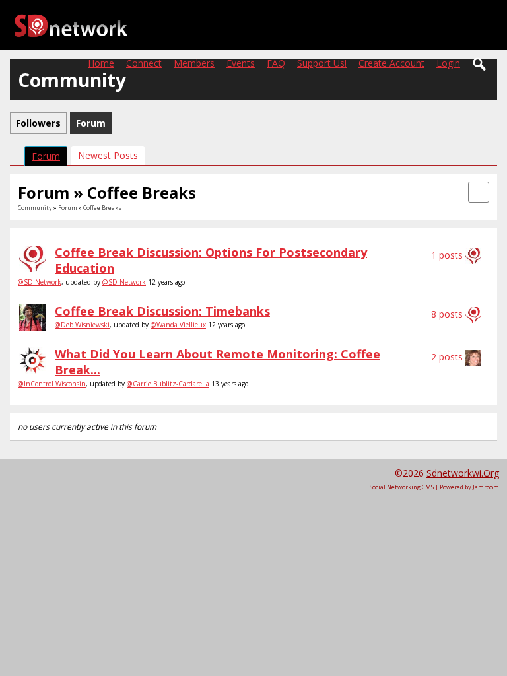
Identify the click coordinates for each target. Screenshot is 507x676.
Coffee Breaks (102, 207)
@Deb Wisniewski (82, 324)
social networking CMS (402, 487)
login (448, 63)
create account (391, 63)
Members (194, 63)
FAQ (276, 63)
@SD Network (39, 282)
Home (101, 63)
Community (35, 207)
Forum (46, 156)
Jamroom (486, 487)
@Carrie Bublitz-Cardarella (168, 383)
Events (240, 63)
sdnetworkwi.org (462, 473)
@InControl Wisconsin (52, 383)
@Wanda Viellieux (178, 324)
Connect (144, 63)
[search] (480, 65)
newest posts (108, 155)
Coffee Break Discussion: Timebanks (162, 311)
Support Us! (322, 63)
